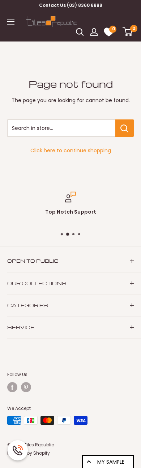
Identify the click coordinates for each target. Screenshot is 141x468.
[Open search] (80, 32)
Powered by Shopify (28, 453)
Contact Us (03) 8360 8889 (70, 5)
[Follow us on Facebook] (12, 387)
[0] (125, 32)
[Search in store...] (124, 128)
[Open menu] (10, 22)
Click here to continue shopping (70, 150)
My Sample (110, 461)
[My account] (94, 32)
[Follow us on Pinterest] (26, 387)
